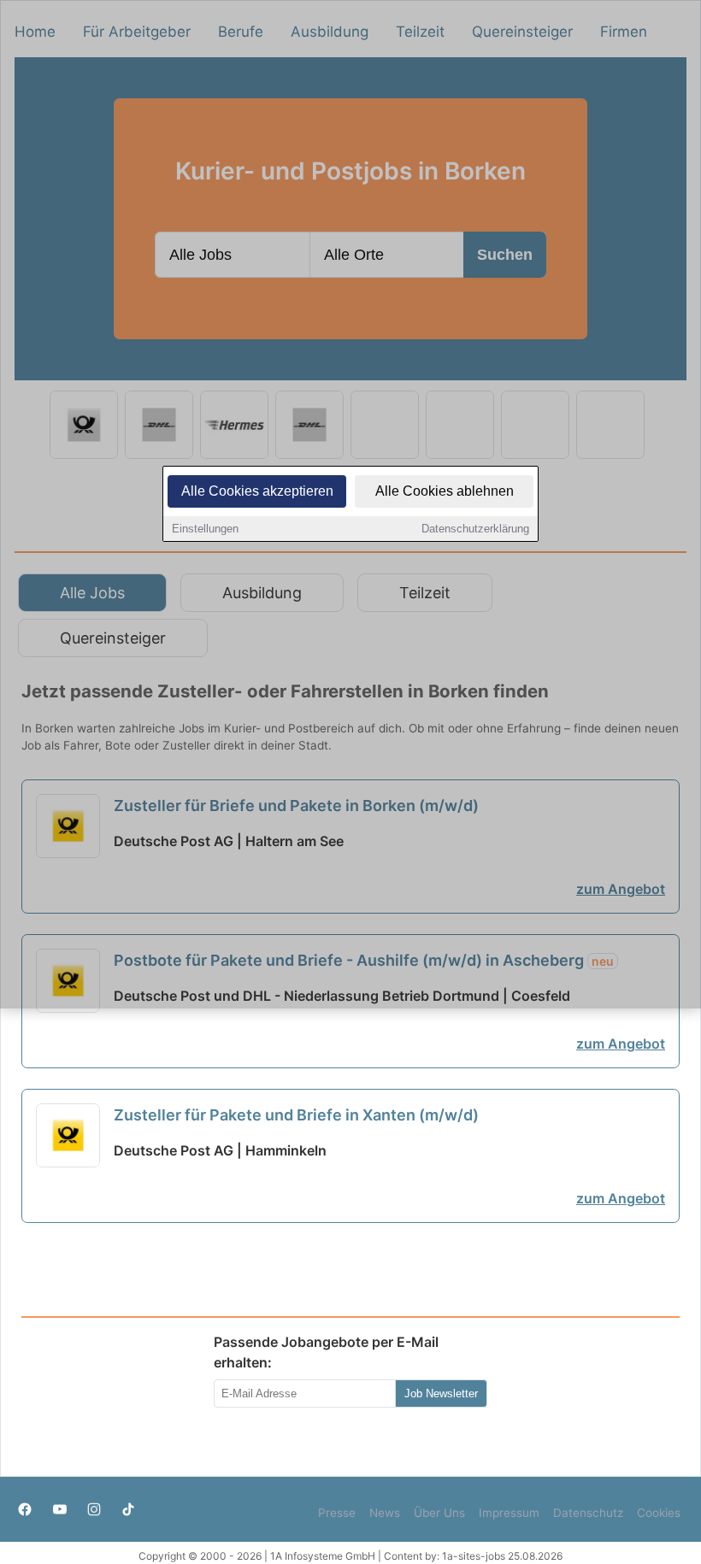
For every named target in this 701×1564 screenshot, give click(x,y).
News (384, 1513)
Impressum (509, 1513)
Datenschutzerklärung (475, 528)
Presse (337, 1513)
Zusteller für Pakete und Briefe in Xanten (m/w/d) (296, 1115)
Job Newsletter (441, 1393)
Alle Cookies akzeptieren (257, 491)
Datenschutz (588, 1513)
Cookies (658, 1513)
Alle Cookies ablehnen (444, 491)
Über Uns (439, 1513)
